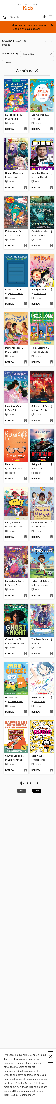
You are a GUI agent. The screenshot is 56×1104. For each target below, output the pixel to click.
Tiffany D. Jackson (16, 643)
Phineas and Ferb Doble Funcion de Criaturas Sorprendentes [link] (14, 231)
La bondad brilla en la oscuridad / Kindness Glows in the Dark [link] (14, 115)
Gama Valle (13, 119)
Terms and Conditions (15, 1059)
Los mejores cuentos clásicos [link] (40, 115)
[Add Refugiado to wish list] (51, 479)
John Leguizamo (15, 527)
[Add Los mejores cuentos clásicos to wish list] (51, 129)
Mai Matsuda (39, 701)
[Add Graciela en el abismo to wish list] (51, 246)
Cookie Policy (27, 1094)
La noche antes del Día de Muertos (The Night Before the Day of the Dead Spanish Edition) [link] (14, 581)
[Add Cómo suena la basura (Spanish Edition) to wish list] (51, 537)
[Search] (4, 17)
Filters (8, 62)
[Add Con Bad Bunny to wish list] (51, 187)
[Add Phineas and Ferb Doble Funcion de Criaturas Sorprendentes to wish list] (25, 246)
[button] (45, 43)
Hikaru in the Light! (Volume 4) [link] (40, 697)
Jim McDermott (40, 177)
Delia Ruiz (12, 410)
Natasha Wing (14, 585)
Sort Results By (10, 53)
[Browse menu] (51, 17)
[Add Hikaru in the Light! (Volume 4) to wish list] (51, 712)
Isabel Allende (40, 293)
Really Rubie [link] (37, 756)
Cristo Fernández (41, 585)
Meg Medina (39, 235)
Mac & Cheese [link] (12, 697)
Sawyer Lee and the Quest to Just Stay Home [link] (14, 756)
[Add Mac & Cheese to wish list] (25, 712)
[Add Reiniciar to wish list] (25, 479)
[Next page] (38, 783)
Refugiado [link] (36, 464)
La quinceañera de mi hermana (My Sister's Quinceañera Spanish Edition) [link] (14, 406)
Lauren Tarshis (40, 410)
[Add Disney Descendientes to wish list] (25, 187)
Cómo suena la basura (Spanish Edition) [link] (40, 522)
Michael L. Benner (15, 701)
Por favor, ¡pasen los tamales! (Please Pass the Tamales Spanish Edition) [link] (14, 348)
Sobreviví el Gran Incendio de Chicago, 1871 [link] (40, 406)
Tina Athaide (39, 527)
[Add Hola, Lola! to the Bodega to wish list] (51, 362)
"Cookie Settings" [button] (25, 1083)
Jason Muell (13, 177)
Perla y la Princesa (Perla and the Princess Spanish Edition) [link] (40, 289)
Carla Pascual (40, 119)
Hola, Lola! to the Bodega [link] (40, 348)
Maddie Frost (39, 760)
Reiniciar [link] (9, 464)
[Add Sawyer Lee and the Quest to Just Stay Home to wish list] (25, 770)
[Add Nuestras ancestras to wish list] (25, 304)
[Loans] (44, 17)
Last (37, 790)
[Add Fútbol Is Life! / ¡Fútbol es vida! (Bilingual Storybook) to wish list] (51, 595)
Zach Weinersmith (15, 760)
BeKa (36, 643)
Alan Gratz (38, 468)
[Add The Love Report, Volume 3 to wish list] (51, 654)
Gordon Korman (15, 468)
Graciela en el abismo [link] (40, 231)
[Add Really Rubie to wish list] (51, 770)
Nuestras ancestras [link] (14, 289)
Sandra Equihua (41, 352)
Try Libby (12, 25)
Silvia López (13, 352)
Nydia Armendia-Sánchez (16, 293)
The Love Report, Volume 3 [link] (40, 639)
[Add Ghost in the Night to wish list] (25, 654)
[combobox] (21, 17)
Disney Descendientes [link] (14, 173)
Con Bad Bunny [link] (39, 173)
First (21, 790)
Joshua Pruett (14, 235)
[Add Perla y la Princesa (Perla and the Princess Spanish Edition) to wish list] (51, 304)
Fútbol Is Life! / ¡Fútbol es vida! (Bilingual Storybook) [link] (40, 581)
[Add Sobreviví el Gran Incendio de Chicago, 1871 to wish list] (51, 421)
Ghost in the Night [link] (14, 639)
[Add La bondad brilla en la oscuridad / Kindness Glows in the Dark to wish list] (25, 129)
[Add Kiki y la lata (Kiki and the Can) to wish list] (25, 537)
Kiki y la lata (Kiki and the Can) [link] (14, 522)
